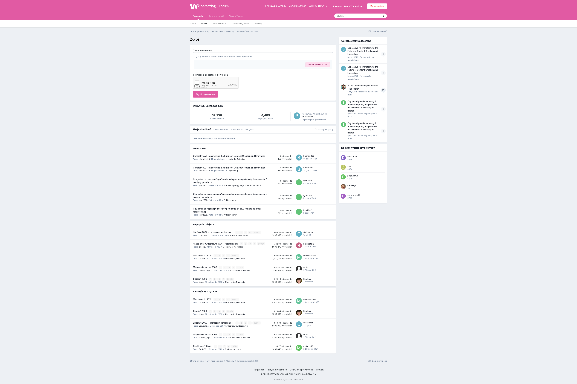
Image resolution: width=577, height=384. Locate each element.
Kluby (193, 23)
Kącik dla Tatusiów (237, 159)
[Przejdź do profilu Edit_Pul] (343, 87)
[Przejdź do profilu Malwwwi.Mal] (299, 257)
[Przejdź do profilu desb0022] (343, 157)
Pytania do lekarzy (275, 6)
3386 (256, 232)
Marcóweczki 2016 (202, 255)
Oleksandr (308, 232)
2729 (240, 267)
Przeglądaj (198, 16)
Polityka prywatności (277, 369)
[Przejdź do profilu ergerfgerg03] (343, 196)
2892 (260, 244)
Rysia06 (202, 349)
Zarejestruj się (377, 6)
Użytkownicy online (240, 23)
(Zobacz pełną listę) (324, 129)
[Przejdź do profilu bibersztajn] (299, 245)
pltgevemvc (352, 175)
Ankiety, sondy (230, 200)
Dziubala (203, 235)
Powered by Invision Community (288, 379)
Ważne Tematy (236, 16)
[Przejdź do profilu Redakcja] (343, 186)
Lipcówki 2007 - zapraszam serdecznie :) (213, 232)
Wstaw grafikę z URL (317, 64)
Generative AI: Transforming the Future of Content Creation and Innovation (229, 156)
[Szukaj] (383, 16)
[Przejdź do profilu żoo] (343, 167)
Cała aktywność (216, 16)
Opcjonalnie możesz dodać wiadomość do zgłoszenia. (225, 56)
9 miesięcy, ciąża (233, 349)
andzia (202, 247)
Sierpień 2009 (200, 279)
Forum (224, 6)
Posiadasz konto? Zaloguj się (348, 6)
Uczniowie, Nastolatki (237, 235)
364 (234, 346)
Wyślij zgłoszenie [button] (205, 94)
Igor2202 (203, 185)
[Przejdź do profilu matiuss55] (299, 348)
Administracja (219, 23)
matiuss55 (308, 346)
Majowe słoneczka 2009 (205, 267)
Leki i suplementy (318, 6)
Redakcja (351, 185)
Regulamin (259, 369)
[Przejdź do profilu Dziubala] (299, 281)
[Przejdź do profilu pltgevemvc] (343, 176)
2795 (234, 255)
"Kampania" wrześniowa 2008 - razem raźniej (215, 244)
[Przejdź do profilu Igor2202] (299, 182)
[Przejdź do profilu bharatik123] (297, 115)
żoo (349, 166)
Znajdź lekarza (297, 6)
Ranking (258, 23)
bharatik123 (307, 116)
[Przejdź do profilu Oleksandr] (299, 234)
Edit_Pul (351, 91)
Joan (201, 282)
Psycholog (233, 170)
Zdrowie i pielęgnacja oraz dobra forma (242, 185)
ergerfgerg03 (353, 195)
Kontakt (320, 369)
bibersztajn (308, 244)
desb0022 (352, 156)
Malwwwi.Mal (309, 255)
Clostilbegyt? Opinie (203, 346)
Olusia (202, 258)
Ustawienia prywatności (301, 369)
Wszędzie (371, 16)
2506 (229, 279)
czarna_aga (204, 270)
